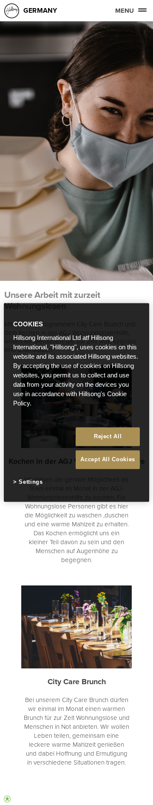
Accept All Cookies (107, 459)
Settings (30, 482)
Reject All (108, 436)
